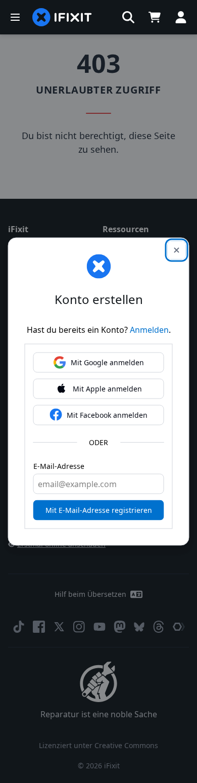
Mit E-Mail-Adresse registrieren (98, 510)
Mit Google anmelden (107, 362)
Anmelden (149, 329)
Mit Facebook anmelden (107, 415)
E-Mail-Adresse (58, 466)
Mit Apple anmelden (107, 389)
